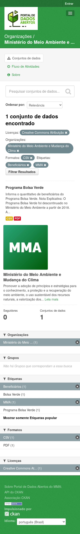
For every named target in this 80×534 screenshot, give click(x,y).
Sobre (15, 74)
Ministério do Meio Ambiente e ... (39, 42)
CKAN (12, 513)
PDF (17, 218)
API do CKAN (13, 492)
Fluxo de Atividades (25, 66)
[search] (68, 91)
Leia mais (51, 299)
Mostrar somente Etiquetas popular (30, 417)
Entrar (69, 3)
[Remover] (66, 132)
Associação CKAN (17, 497)
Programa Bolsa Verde (25, 187)
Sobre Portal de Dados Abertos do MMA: (33, 486)
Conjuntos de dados (25, 58)
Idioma (9, 520)
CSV (9, 218)
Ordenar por (15, 104)
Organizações (18, 36)
